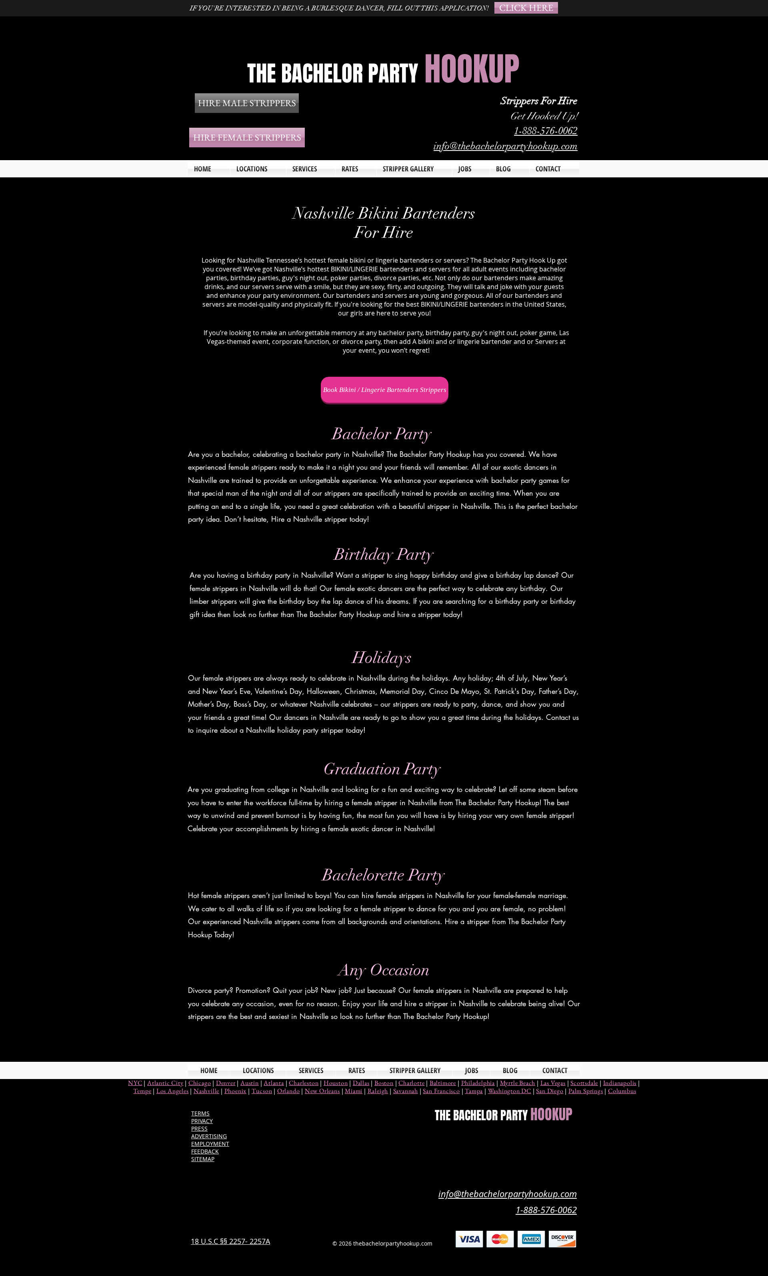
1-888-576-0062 (546, 131)
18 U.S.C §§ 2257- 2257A (230, 1241)
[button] (310, 168)
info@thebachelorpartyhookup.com (506, 146)
